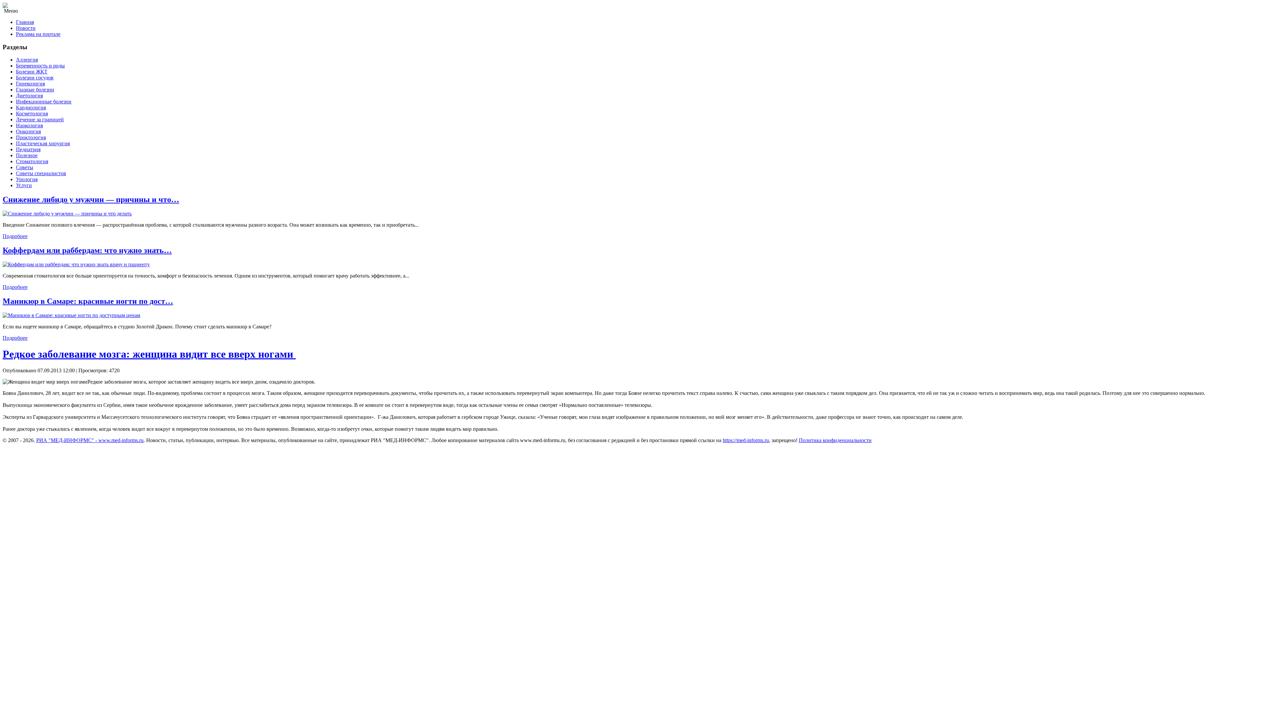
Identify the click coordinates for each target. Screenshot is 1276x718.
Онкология (28, 131)
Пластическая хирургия (43, 143)
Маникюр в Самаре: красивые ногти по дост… (88, 301)
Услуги (24, 185)
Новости (26, 28)
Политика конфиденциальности (835, 440)
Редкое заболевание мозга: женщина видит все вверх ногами (149, 354)
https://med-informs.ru (746, 440)
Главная (25, 22)
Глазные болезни (35, 89)
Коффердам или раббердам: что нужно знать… (87, 250)
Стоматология (32, 161)
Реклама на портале (38, 34)
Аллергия (27, 59)
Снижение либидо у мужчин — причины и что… (91, 199)
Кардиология (31, 107)
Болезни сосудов (34, 77)
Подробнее (15, 236)
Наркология (29, 125)
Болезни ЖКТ (32, 71)
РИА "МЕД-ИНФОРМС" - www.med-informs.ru (90, 440)
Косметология (32, 113)
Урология (27, 179)
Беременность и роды (40, 65)
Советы (24, 167)
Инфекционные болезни (43, 101)
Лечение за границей (40, 119)
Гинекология (30, 83)
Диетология (29, 95)
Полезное (27, 155)
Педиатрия (28, 149)
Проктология (31, 137)
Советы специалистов (41, 173)
